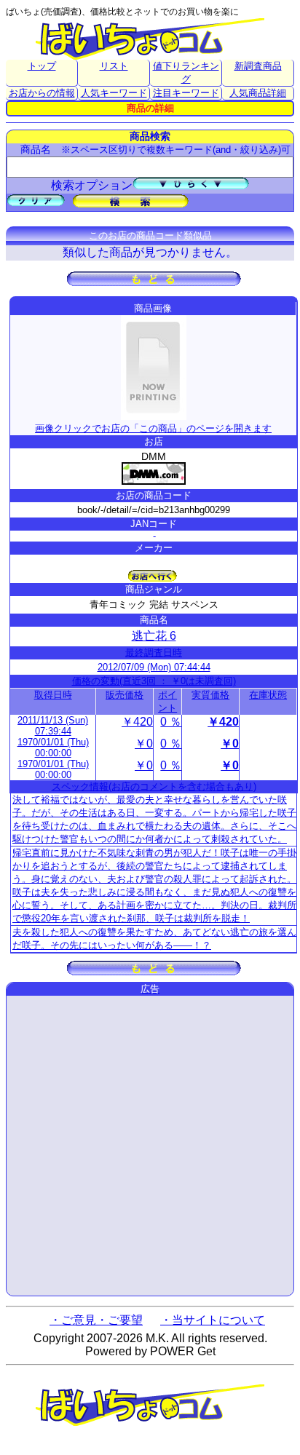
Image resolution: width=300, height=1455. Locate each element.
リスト (114, 65)
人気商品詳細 (257, 92)
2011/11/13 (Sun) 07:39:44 (52, 726)
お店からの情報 (42, 92)
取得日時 (53, 694)
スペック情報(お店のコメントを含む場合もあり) (154, 786)
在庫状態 (268, 694)
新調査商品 (258, 65)
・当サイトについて (212, 1320)
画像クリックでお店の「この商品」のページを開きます (153, 428)
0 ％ (170, 721)
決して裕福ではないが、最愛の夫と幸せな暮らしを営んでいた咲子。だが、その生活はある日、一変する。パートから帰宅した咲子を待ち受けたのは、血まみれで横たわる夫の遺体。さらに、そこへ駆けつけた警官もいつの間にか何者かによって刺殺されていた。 (154, 819)
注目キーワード (186, 92)
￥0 (144, 743)
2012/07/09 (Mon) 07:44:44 (154, 667)
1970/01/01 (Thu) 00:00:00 (53, 747)
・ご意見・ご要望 (96, 1320)
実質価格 (210, 694)
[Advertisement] (150, 1146)
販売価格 (124, 694)
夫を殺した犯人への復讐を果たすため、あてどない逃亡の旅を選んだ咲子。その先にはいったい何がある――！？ (154, 939)
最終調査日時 (153, 652)
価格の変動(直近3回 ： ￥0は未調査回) (154, 680)
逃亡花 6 (154, 636)
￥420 (137, 721)
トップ (42, 65)
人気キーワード (114, 92)
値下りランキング (186, 72)
